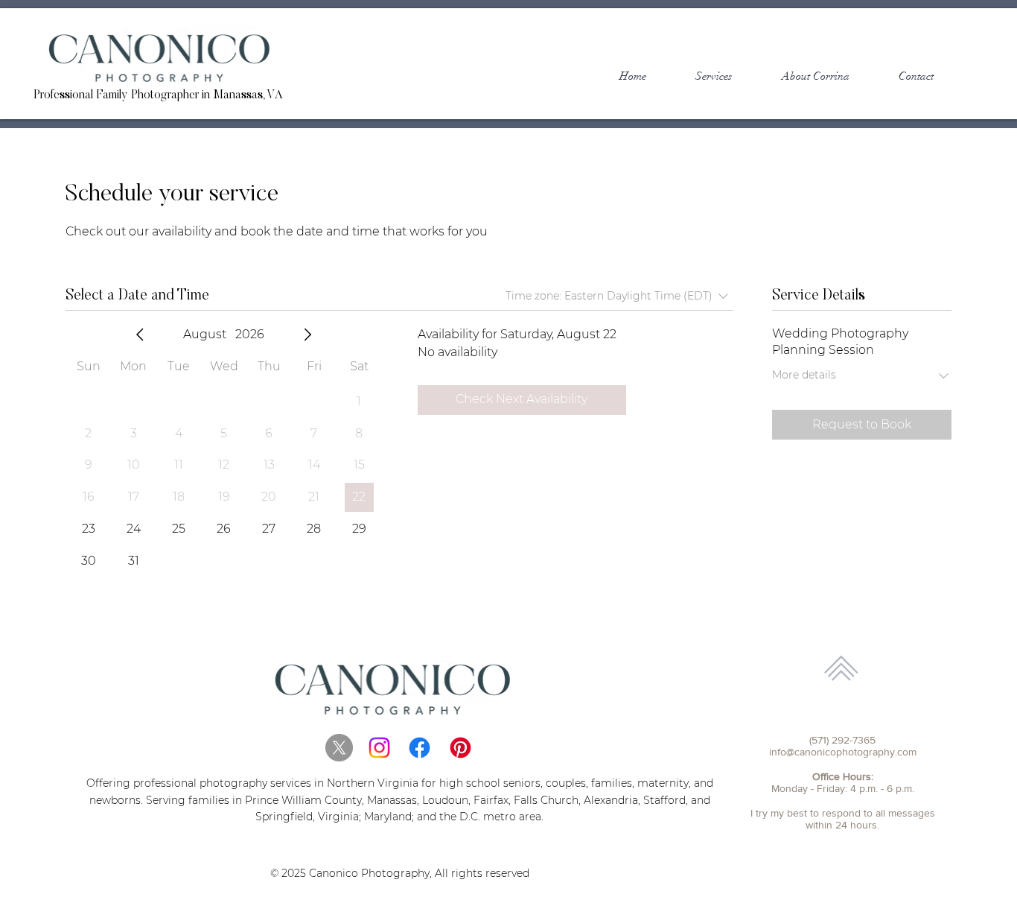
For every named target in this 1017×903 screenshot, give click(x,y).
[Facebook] (419, 747)
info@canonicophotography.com (842, 752)
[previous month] (140, 334)
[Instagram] (379, 747)
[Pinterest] (460, 747)
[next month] (307, 334)
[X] (339, 747)
